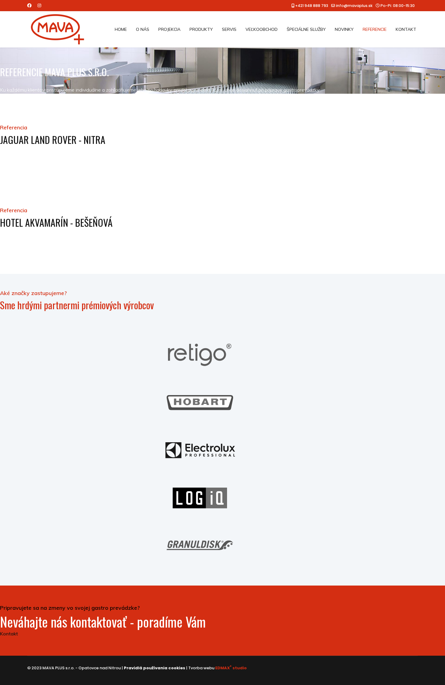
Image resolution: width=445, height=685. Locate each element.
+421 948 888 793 (311, 5)
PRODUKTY (201, 29)
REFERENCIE (375, 29)
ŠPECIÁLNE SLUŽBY (306, 29)
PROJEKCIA (169, 29)
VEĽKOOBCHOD (262, 29)
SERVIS (229, 29)
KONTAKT (406, 29)
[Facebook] (29, 5)
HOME (121, 29)
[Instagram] (39, 5)
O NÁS (142, 29)
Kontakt (9, 634)
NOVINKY (344, 29)
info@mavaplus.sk (354, 5)
